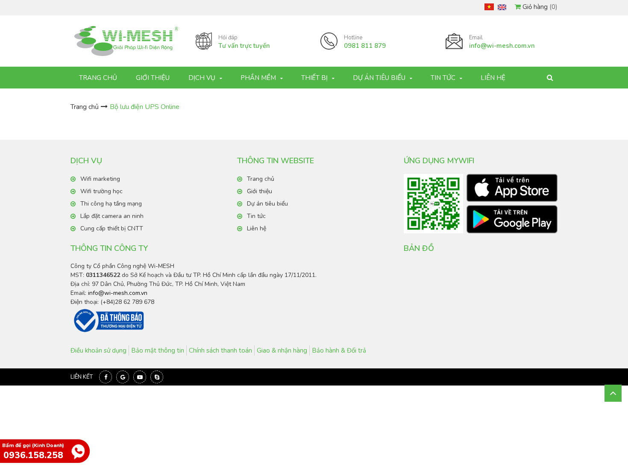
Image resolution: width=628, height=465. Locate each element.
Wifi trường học (101, 191)
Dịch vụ (201, 78)
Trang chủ (84, 107)
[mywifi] (512, 188)
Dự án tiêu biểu (379, 78)
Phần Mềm (258, 78)
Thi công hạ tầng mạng (111, 204)
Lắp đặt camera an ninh (112, 216)
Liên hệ (493, 78)
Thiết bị (314, 78)
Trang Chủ (98, 78)
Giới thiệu (153, 78)
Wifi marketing (100, 179)
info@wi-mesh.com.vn (117, 293)
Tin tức (443, 78)
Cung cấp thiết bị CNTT (111, 228)
